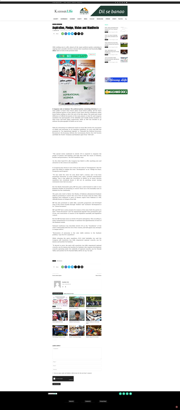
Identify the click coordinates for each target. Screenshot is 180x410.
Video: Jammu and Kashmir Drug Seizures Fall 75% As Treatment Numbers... (111, 29)
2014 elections (59, 260)
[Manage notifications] (177, 407)
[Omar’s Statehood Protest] (60, 315)
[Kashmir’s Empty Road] (77, 302)
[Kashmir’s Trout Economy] (77, 315)
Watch (106, 24)
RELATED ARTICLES (57, 293)
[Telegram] (72, 33)
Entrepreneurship (73, 320)
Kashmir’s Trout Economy (74, 321)
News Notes (98, 275)
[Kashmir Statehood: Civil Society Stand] (93, 315)
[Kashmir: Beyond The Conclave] (93, 330)
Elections (54, 24)
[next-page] (55, 340)
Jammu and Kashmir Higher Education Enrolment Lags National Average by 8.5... (112, 59)
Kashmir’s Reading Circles (91, 308)
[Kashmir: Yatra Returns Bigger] (77, 330)
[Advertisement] (77, 41)
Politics (54, 320)
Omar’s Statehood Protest (57, 321)
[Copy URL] (75, 33)
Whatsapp (79, 56)
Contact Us (88, 401)
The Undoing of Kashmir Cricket (58, 336)
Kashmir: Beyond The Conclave (92, 336)
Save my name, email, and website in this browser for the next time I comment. (73, 373)
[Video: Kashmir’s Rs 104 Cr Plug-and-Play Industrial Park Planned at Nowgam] (124, 44)
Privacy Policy (103, 401)
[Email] (78, 33)
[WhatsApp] (124, 3)
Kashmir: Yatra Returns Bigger (75, 336)
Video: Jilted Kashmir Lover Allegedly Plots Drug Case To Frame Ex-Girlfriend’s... (112, 52)
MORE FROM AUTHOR (69, 293)
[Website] (122, 3)
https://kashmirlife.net (66, 284)
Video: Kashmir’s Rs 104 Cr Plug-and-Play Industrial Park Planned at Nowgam (112, 44)
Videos (106, 32)
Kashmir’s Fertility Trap (57, 308)
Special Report (59, 24)
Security (87, 335)
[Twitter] (120, 3)
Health (54, 306)
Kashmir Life (56, 30)
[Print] (82, 33)
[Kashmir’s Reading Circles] (93, 302)
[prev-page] (53, 340)
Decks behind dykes (57, 275)
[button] (126, 19)
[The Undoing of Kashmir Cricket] (60, 330)
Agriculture (72, 306)
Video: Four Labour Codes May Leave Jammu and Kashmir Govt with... (111, 37)
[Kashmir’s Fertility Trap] (60, 302)
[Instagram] (118, 3)
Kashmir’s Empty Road (73, 308)
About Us (71, 401)
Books (87, 306)
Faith (70, 335)
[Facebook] (115, 3)
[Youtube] (127, 3)
